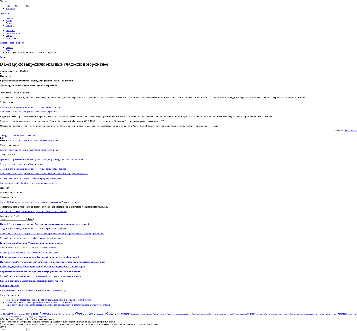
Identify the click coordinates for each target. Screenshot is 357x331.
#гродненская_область (137, 314)
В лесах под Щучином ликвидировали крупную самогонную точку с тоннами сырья (42, 266)
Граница (10, 25)
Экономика (11, 38)
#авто (10, 313)
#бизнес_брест (69, 314)
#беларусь (4, 135)
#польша (342, 313)
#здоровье (195, 314)
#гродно (149, 314)
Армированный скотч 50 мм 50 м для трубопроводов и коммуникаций (33, 290)
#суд (31, 317)
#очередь (321, 314)
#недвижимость (310, 314)
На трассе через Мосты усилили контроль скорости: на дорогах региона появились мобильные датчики (52, 262)
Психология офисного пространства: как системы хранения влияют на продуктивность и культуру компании (52, 233)
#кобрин (209, 314)
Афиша (9, 23)
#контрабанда (220, 314)
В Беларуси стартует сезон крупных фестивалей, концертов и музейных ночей (39, 257)
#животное (177, 314)
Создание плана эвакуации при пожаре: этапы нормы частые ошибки (33, 211)
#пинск (328, 314)
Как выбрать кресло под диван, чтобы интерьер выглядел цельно (31, 238)
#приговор (352, 314)
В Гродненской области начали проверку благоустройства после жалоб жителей (40, 271)
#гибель (125, 313)
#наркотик (299, 314)
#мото (273, 314)
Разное (3, 57)
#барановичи (32, 313)
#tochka (3, 314)
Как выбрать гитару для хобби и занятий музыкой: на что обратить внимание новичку (41, 276)
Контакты (10, 8)
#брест (80, 313)
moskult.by (5, 13)
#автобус (17, 314)
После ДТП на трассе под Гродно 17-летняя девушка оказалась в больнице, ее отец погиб (44, 224)
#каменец (202, 314)
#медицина (243, 314)
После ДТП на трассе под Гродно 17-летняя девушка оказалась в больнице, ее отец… (40, 202)
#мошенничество (282, 314)
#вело (119, 314)
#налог (293, 314)
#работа (10, 317)
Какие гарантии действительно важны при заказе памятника (29, 252)
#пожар (334, 314)
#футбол (42, 317)
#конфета (21, 135)
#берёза (61, 314)
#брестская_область (101, 313)
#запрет (13, 135)
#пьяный (3, 317)
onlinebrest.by (351, 130)
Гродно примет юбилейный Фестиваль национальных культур (31, 243)
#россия (17, 317)
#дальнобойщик (159, 314)
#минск (251, 313)
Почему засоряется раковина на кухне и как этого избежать (28, 247)
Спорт (9, 35)
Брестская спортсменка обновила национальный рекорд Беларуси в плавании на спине (41, 159)
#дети (169, 314)
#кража (230, 314)
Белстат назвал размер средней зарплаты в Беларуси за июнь (29, 150)
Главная (9, 18)
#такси (36, 317)
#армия (22, 314)
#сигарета (25, 317)
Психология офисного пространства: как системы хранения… (29, 111)
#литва (236, 314)
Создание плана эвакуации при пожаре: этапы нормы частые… (30, 107)
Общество (10, 30)
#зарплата (186, 314)
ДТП (8, 28)
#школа (48, 317)
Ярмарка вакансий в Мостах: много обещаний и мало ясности (31, 281)
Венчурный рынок (9, 285)
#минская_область (262, 314)
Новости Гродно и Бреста (12, 43)
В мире (9, 20)
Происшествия (13, 33)
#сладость (30, 135)
